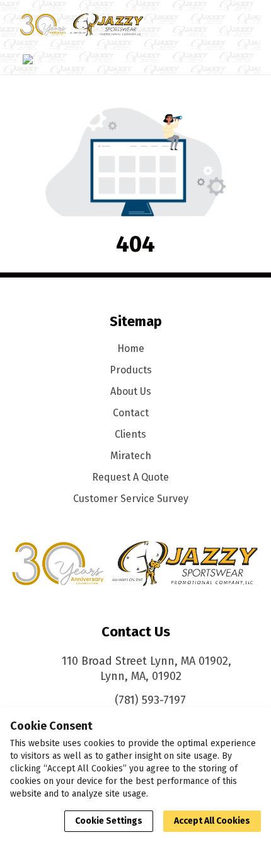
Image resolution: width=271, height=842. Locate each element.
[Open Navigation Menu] (234, 24)
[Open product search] (209, 24)
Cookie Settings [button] (108, 821)
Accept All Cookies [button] (212, 821)
